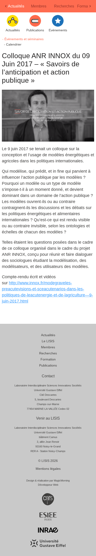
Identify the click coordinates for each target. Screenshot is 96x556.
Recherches (64, 6)
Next (90, 7)
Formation (85, 6)
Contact (48, 376)
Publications (48, 365)
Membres (38, 6)
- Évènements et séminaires (23, 39)
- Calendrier (12, 44)
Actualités (16, 6)
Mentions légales (48, 468)
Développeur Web (48, 484)
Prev (6, 7)
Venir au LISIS (48, 418)
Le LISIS (48, 341)
